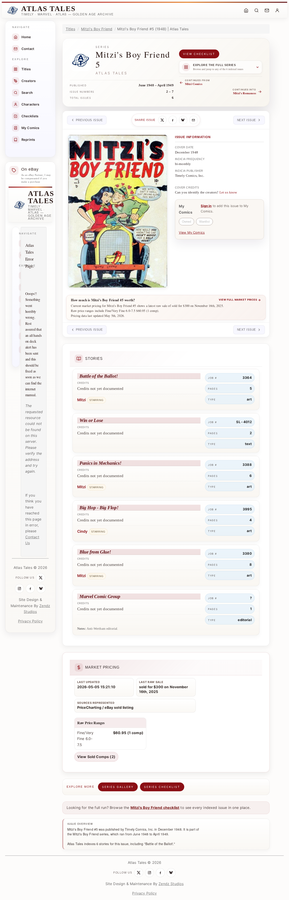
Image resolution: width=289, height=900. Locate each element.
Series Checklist (162, 787)
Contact (27, 49)
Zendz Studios (171, 883)
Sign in (206, 206)
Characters (30, 104)
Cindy (82, 531)
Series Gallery (118, 787)
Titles (26, 69)
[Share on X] (162, 120)
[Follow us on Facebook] (30, 588)
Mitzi (81, 400)
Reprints (28, 139)
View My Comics (192, 232)
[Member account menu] (277, 10)
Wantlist (204, 221)
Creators (28, 81)
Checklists (30, 116)
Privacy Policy (30, 621)
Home (26, 37)
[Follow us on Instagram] (19, 588)
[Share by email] (193, 120)
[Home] (246, 10)
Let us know (228, 192)
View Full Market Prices (240, 300)
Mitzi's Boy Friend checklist (155, 807)
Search (27, 92)
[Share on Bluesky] (183, 120)
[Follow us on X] (40, 577)
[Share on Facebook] (172, 120)
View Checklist (199, 54)
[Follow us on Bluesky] (41, 588)
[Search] (256, 10)
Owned (186, 221)
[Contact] (266, 10)
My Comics (30, 128)
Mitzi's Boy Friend (96, 29)
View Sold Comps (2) (96, 756)
